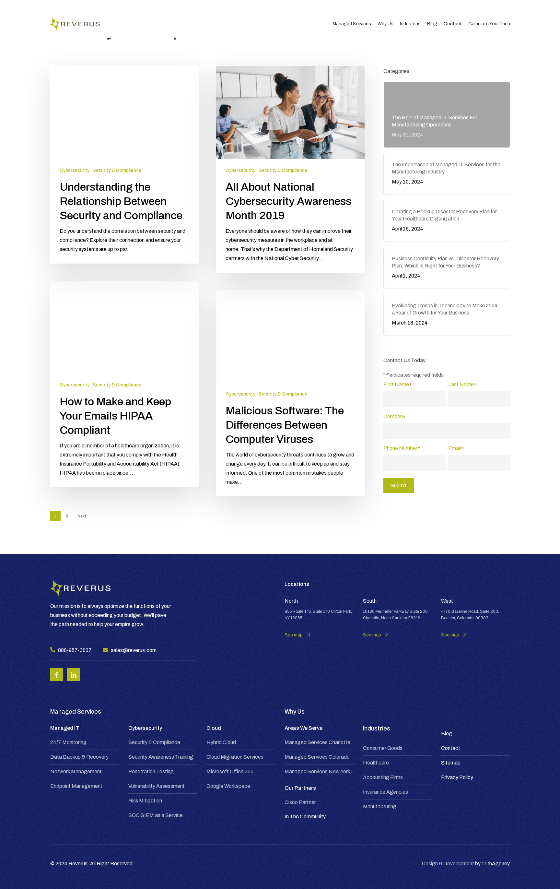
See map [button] (294, 635)
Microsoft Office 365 (229, 771)
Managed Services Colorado (317, 757)
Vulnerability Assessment (156, 786)
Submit (399, 485)
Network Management (76, 771)
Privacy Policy (457, 777)
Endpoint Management (76, 786)
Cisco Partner (300, 802)
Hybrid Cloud (221, 742)
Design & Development (448, 863)
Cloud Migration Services (234, 757)
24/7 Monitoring (68, 742)
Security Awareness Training (160, 757)
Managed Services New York (317, 771)
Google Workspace (228, 786)
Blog (446, 733)
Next (81, 516)
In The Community (305, 816)
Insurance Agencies (385, 792)
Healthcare (376, 762)
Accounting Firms (383, 777)
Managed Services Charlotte (317, 742)
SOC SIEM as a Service (155, 815)
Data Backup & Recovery (79, 757)
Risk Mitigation (145, 800)
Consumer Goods (382, 748)
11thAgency (496, 863)
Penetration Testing (151, 771)
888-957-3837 (75, 650)
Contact (450, 748)
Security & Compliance (117, 170)
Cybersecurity (74, 170)
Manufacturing (379, 806)
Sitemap (451, 762)
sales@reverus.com (134, 650)
